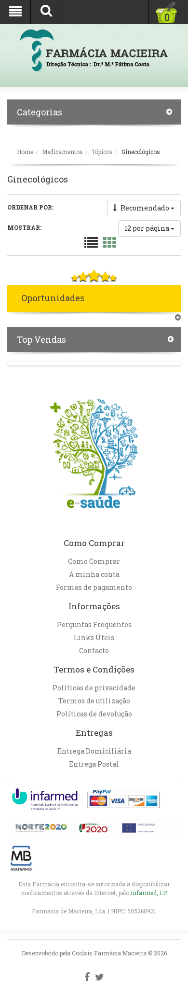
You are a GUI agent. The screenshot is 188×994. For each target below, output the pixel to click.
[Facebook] (87, 977)
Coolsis (82, 953)
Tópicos (102, 151)
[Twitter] (99, 977)
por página (147, 228)
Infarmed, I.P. (149, 892)
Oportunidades (52, 298)
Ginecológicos (140, 151)
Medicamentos (62, 151)
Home (25, 151)
